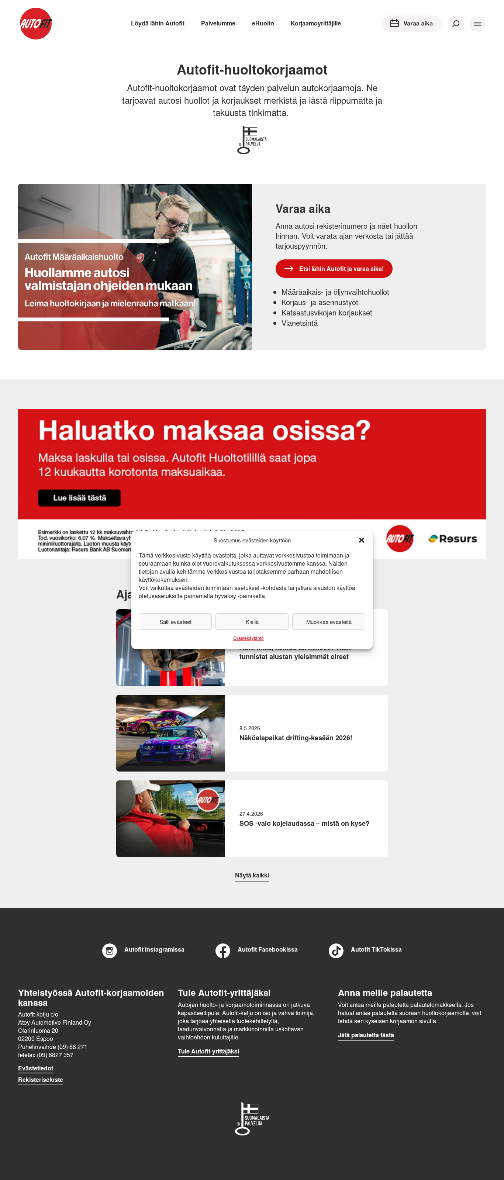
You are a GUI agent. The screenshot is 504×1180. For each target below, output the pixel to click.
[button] (361, 540)
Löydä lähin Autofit (157, 23)
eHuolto (263, 23)
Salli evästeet (175, 622)
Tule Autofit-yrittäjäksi (208, 1051)
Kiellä (252, 622)
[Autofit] (35, 23)
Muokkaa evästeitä (329, 622)
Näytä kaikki (252, 875)
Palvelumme (218, 23)
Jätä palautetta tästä (366, 1035)
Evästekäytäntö (248, 638)
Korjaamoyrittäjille (316, 23)
